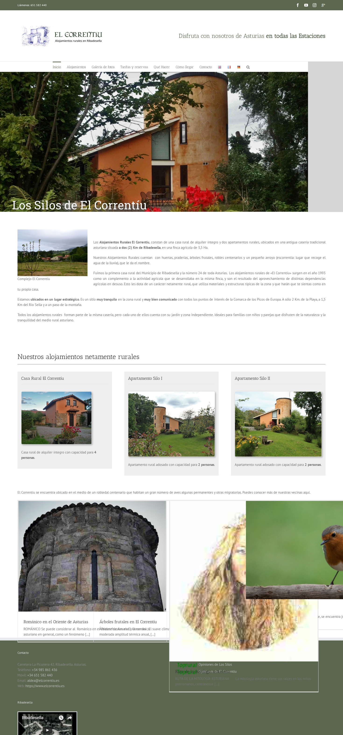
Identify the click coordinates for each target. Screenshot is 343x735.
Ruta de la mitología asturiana (202, 671)
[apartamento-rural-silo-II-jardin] (278, 393)
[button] (248, 67)
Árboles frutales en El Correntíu (128, 621)
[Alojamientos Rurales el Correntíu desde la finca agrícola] (53, 232)
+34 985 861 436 (44, 670)
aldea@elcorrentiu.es (43, 680)
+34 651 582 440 (39, 675)
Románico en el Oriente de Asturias (56, 621)
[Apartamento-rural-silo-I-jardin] (171, 393)
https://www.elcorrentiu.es (44, 686)
